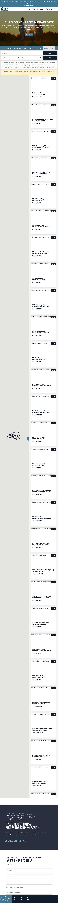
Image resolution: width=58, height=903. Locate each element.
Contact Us (29, 35)
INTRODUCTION (8, 48)
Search (49, 53)
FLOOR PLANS (27, 48)
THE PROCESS (18, 48)
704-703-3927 (17, 841)
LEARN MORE (29, 5)
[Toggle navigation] (55, 9)
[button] (9, 437)
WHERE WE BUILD (37, 48)
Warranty (41, 9)
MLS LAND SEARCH (48, 48)
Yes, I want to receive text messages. (16, 887)
